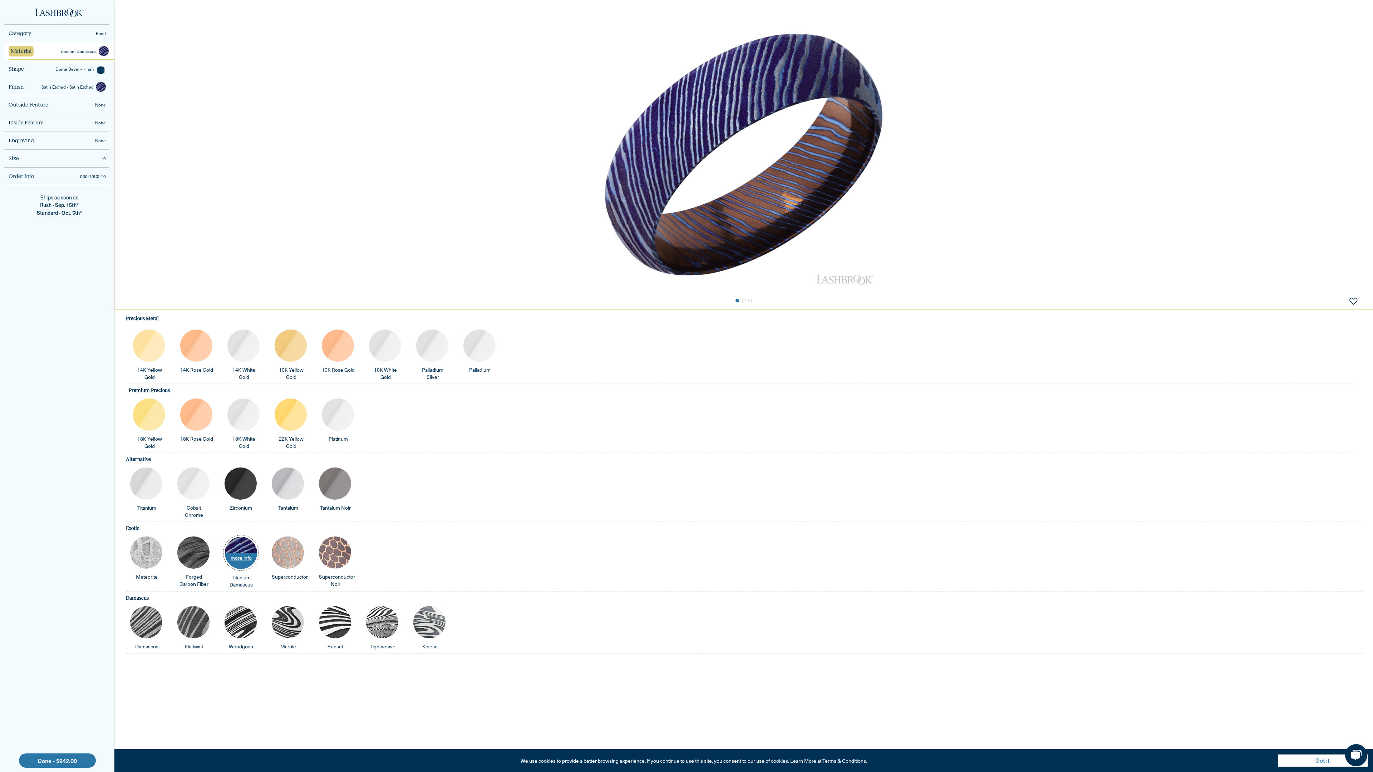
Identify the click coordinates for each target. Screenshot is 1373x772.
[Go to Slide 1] (737, 300)
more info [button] (241, 557)
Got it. (1323, 760)
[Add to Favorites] (1353, 300)
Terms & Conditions (844, 760)
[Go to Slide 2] (743, 300)
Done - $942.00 (57, 760)
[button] (56, 33)
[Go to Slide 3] (750, 300)
